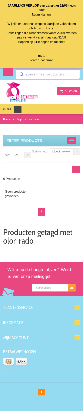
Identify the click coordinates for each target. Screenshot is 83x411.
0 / (70, 91)
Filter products (24, 140)
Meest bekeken (61, 151)
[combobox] (48, 74)
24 (16, 154)
